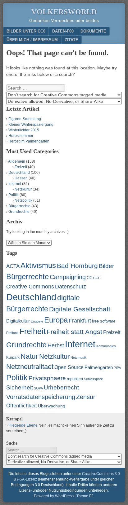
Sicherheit (19, 387)
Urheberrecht (61, 387)
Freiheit (33, 331)
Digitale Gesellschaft (79, 309)
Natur (29, 356)
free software (103, 321)
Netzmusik (79, 357)
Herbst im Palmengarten (28, 141)
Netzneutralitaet (29, 367)
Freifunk (12, 333)
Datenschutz (70, 286)
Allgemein (16, 161)
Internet (14, 184)
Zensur (85, 396)
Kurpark (13, 357)
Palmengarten (99, 367)
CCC (97, 278)
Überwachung (51, 406)
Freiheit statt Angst (74, 331)
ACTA (13, 266)
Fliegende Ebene (23, 425)
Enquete (37, 321)
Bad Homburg (77, 266)
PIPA (117, 368)
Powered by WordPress (54, 496)
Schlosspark (93, 379)
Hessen (21, 178)
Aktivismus (38, 265)
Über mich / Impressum (32, 39)
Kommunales (106, 346)
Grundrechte (19, 211)
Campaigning (68, 277)
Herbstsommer (20, 136)
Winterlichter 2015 (23, 130)
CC (89, 277)
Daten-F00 (63, 31)
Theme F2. (85, 496)
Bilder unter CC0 (26, 31)
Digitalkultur (18, 320)
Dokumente (93, 31)
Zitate (71, 39)
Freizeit (21, 167)
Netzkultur (23, 189)
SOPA (38, 388)
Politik (13, 195)
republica (75, 378)
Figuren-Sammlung (24, 119)
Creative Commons (30, 286)
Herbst (56, 345)
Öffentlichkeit (21, 405)
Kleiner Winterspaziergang (30, 124)
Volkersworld (64, 12)
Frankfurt (80, 321)
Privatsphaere (47, 378)
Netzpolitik (23, 200)
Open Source (69, 367)
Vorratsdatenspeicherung (40, 396)
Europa (56, 320)
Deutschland (19, 172)
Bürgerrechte (19, 206)
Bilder (106, 266)
